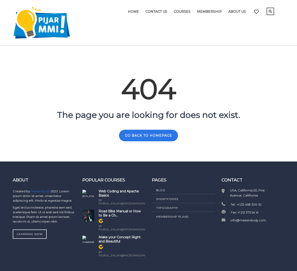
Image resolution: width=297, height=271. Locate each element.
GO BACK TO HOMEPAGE (148, 135)
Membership (209, 12)
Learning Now (30, 234)
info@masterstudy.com (248, 220)
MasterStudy (41, 191)
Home (133, 12)
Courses (182, 12)
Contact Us (156, 12)
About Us (237, 12)
